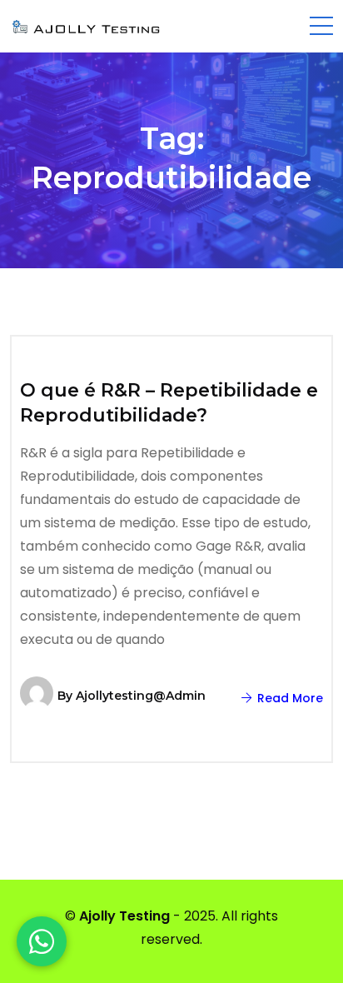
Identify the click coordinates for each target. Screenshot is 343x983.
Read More (288, 698)
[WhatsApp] (42, 941)
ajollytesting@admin (141, 695)
